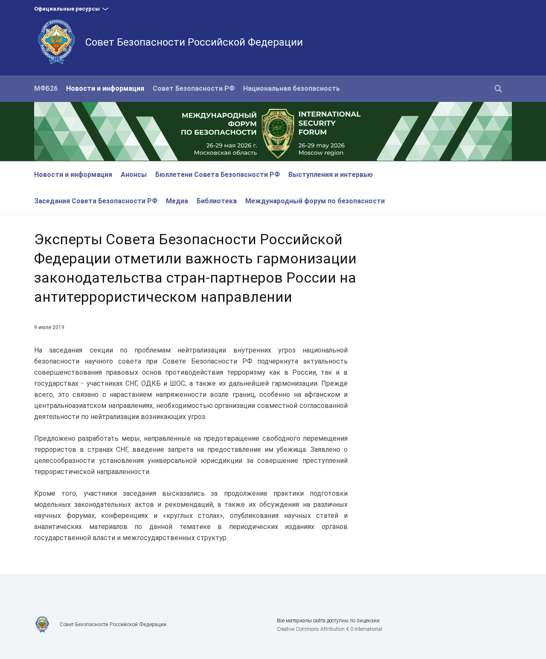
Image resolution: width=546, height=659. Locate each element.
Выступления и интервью (330, 175)
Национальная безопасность (291, 88)
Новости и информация (105, 88)
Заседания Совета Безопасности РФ (95, 201)
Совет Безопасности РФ (194, 88)
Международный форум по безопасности (315, 201)
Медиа (177, 201)
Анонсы (134, 175)
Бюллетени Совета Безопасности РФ (217, 175)
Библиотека (217, 201)
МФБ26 (46, 88)
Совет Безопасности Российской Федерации (194, 42)
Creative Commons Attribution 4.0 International (329, 629)
